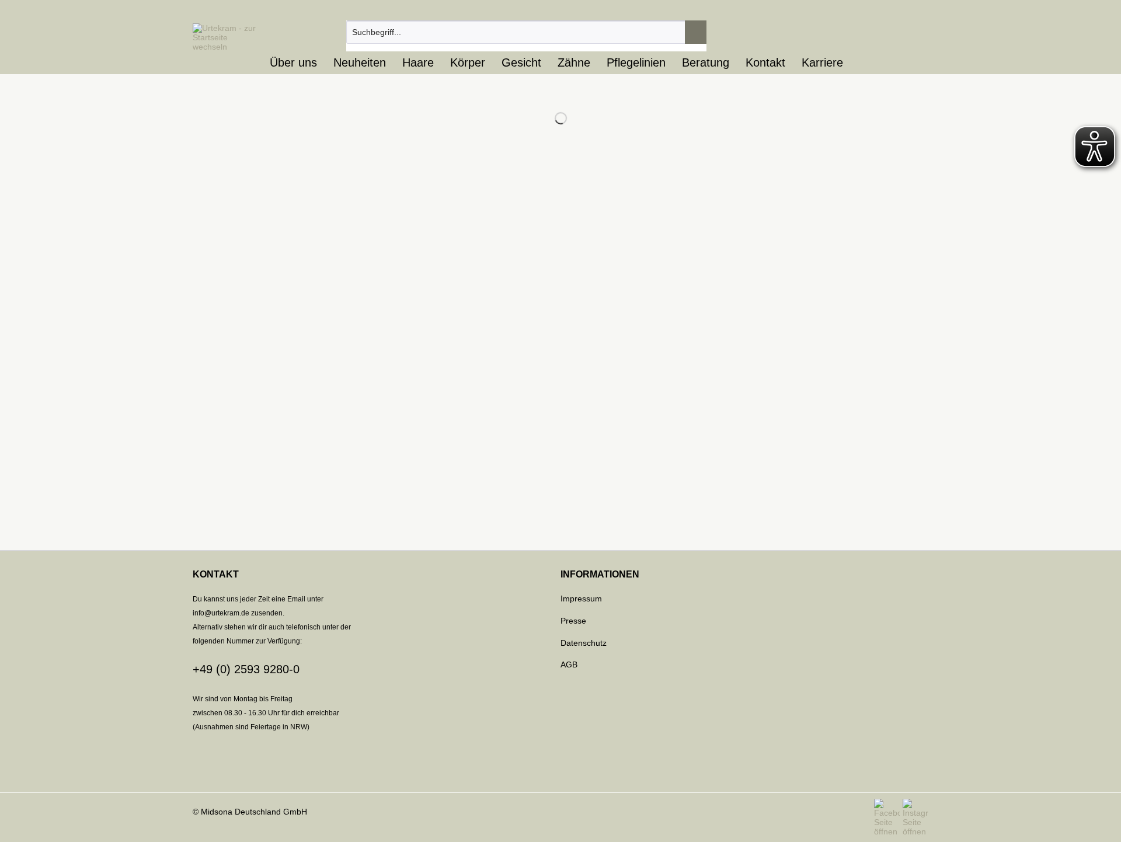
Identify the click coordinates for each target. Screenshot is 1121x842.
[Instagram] (915, 817)
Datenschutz (583, 643)
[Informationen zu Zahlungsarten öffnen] (560, 769)
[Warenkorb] (908, 32)
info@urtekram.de (221, 613)
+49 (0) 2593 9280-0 (246, 669)
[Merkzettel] (839, 32)
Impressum (581, 598)
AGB (568, 664)
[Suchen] (695, 32)
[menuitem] (526, 36)
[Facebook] (888, 817)
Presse (573, 620)
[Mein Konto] (873, 32)
